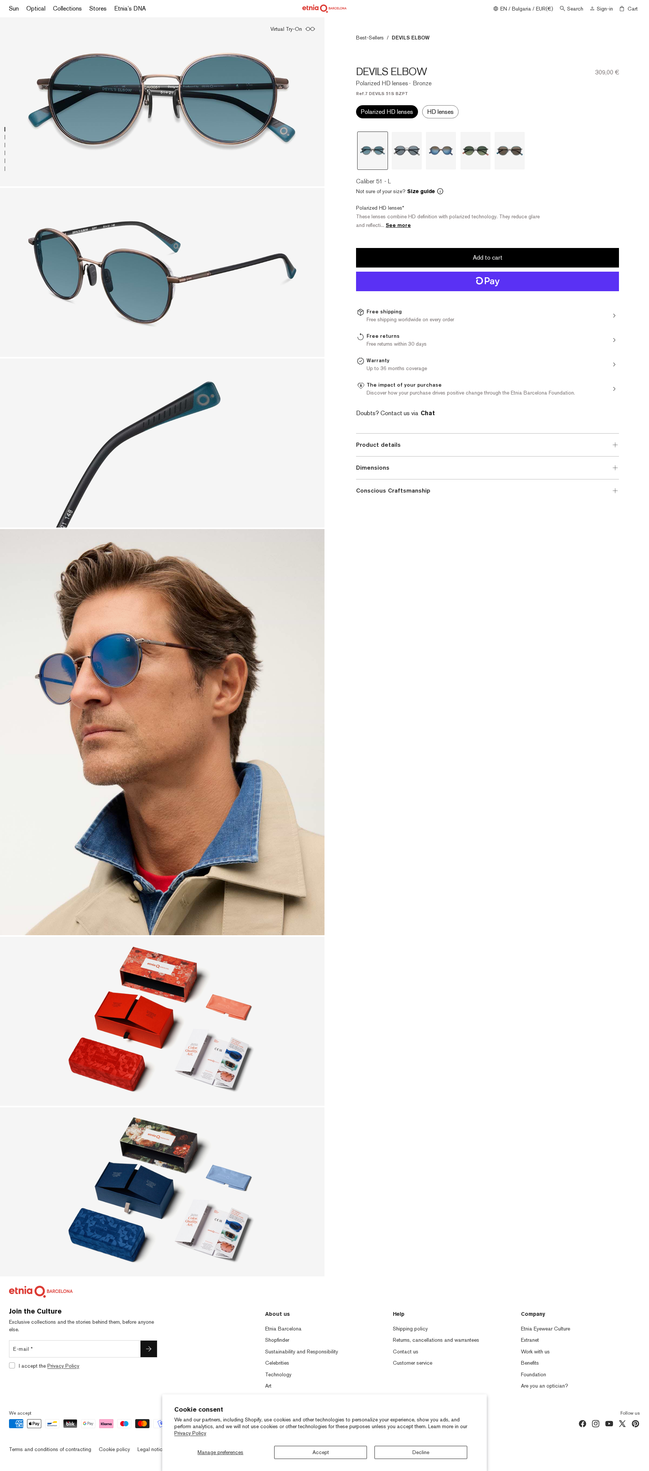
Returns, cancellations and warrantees (436, 1340)
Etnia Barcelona (283, 1329)
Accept (320, 1452)
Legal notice (151, 1449)
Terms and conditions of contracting (50, 1449)
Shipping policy (410, 1329)
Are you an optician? (544, 1386)
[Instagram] (595, 1423)
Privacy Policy (190, 1433)
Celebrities (277, 1363)
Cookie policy (114, 1449)
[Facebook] (582, 1423)
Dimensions (372, 467)
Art (268, 1386)
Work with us (535, 1352)
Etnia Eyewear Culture (545, 1329)
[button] (487, 191)
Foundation (533, 1374)
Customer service (412, 1363)
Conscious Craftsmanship (393, 490)
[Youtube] (609, 1423)
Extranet (530, 1340)
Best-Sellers (370, 38)
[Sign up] (148, 1349)
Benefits (530, 1363)
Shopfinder (277, 1340)
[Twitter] (622, 1423)
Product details (378, 444)
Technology (278, 1374)
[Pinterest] (635, 1423)
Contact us (405, 1352)
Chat (428, 413)
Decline (420, 1452)
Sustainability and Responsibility (301, 1352)
